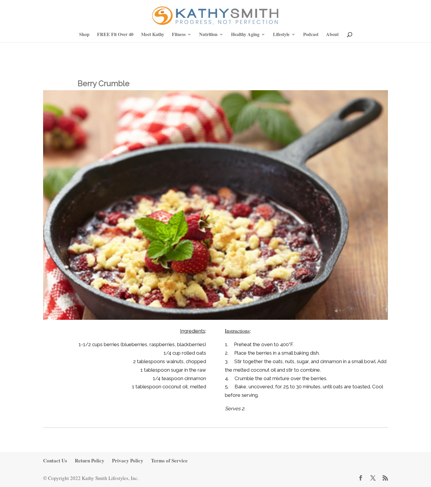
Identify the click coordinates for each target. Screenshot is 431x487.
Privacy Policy (127, 460)
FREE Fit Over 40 (115, 34)
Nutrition (208, 34)
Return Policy (89, 460)
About (332, 34)
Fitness (179, 34)
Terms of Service (169, 460)
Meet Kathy (152, 34)
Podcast (310, 34)
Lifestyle (281, 34)
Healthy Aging (245, 34)
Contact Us (55, 460)
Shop (84, 34)
